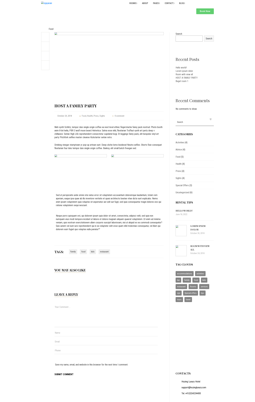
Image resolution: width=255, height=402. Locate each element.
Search (179, 33)
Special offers (191, 293)
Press (96, 116)
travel (188, 299)
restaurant (104, 251)
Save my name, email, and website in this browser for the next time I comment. (91, 364)
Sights (102, 116)
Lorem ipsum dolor (184, 71)
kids (92, 251)
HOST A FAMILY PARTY (187, 77)
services (204, 286)
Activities (180, 142)
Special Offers (182, 185)
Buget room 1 (182, 81)
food (83, 251)
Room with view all (184, 74)
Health (90, 116)
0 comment (119, 116)
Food (51, 29)
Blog (181, 3)
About (145, 3)
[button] (205, 11)
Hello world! (181, 67)
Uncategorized (182, 192)
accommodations (184, 273)
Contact (168, 3)
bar (178, 280)
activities (200, 273)
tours (179, 299)
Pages (156, 3)
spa (178, 293)
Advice (179, 149)
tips (202, 293)
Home (44, 29)
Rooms (132, 3)
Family (73, 251)
